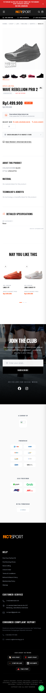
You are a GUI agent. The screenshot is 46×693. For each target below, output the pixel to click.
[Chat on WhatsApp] (41, 688)
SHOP (11, 24)
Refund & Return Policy (10, 577)
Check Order (7, 569)
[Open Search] (39, 12)
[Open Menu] (4, 12)
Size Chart (38, 122)
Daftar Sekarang (21, 6)
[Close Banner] (43, 4)
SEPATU (33, 24)
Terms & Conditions (9, 573)
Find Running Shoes (9, 562)
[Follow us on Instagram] (26, 388)
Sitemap (5, 585)
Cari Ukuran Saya (22, 122)
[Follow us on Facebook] (19, 388)
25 (9, 126)
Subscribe (23, 370)
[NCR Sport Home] (23, 11)
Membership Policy (9, 581)
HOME (5, 24)
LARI (17, 24)
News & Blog (7, 566)
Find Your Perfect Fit (9, 558)
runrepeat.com (38, 228)
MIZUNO (24, 24)
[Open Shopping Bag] (42, 12)
